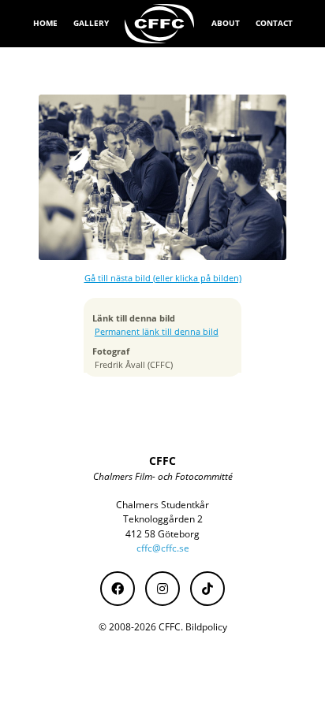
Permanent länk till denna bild (157, 331)
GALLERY (91, 22)
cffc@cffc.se (162, 548)
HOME (45, 22)
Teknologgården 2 (163, 519)
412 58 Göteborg (162, 534)
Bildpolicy (206, 627)
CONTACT (274, 22)
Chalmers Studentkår (162, 504)
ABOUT (225, 22)
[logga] (160, 23)
